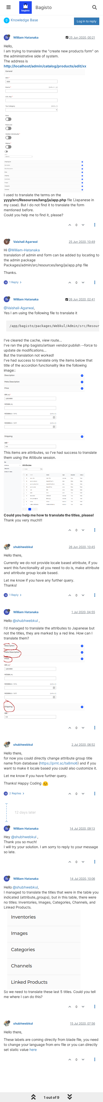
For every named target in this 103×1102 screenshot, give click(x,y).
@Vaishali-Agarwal (19, 308)
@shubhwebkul (25, 620)
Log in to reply (86, 21)
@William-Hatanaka (24, 250)
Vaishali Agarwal (25, 242)
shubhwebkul (23, 547)
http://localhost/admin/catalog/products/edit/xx (45, 66)
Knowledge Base (24, 20)
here (33, 1049)
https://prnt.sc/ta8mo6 (59, 763)
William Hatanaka (25, 37)
